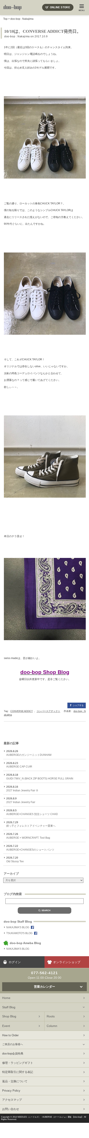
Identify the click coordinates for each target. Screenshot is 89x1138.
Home (6, 998)
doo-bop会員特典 (12, 1053)
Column (52, 1026)
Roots (51, 1016)
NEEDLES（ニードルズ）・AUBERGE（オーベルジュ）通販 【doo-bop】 (50, 1117)
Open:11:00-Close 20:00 (44, 975)
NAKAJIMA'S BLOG (17, 927)
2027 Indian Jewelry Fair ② (22, 788)
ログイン (15, 962)
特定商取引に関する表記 (17, 1072)
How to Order (10, 1035)
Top (5, 18)
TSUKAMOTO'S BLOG (19, 933)
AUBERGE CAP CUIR (19, 765)
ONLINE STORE (60, 7)
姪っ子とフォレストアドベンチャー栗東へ (31, 824)
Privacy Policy (11, 1090)
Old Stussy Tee (15, 859)
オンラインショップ (66, 962)
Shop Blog (9, 1016)
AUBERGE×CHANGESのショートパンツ (30, 847)
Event (6, 1026)
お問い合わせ (10, 1109)
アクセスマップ (12, 1099)
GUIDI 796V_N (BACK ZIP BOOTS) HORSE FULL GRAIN (39, 776)
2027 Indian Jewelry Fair (20, 800)
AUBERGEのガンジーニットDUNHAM (28, 753)
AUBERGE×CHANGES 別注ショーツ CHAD (32, 812)
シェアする (78, 705)
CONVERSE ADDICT (21, 711)
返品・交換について (14, 1081)
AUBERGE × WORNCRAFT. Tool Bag (28, 836)
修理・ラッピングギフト (17, 1062)
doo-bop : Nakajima (21, 18)
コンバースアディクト (48, 711)
